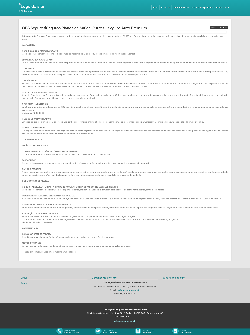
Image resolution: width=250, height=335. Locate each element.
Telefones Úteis (181, 7)
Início (155, 7)
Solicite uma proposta (202, 7)
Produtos (165, 7)
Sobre (24, 283)
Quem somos (222, 7)
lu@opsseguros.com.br (129, 290)
